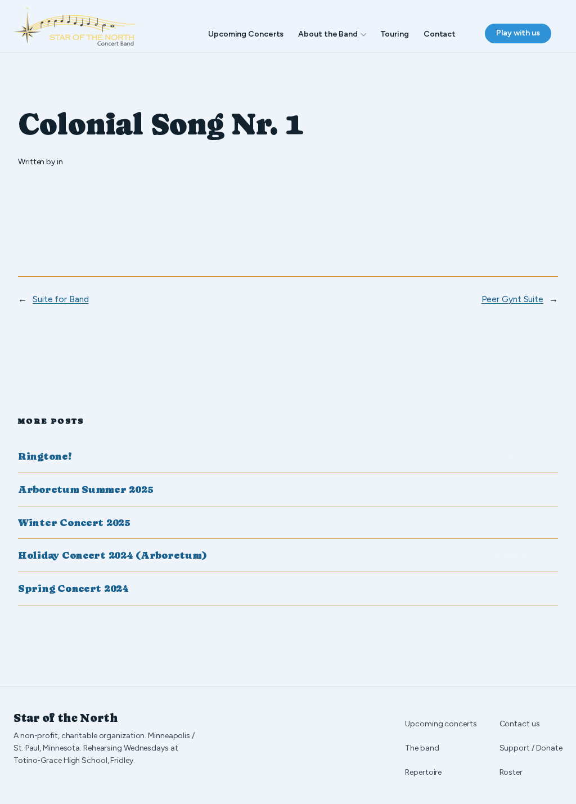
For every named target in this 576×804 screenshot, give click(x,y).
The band (422, 748)
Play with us (518, 33)
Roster (511, 772)
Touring (394, 34)
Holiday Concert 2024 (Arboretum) (112, 555)
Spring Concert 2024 (73, 588)
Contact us (520, 724)
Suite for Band (61, 299)
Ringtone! (45, 456)
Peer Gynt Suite (513, 299)
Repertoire (423, 772)
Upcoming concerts (440, 724)
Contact (440, 34)
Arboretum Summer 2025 (85, 489)
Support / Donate (531, 748)
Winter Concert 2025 (74, 522)
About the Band (328, 34)
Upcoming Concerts (246, 34)
